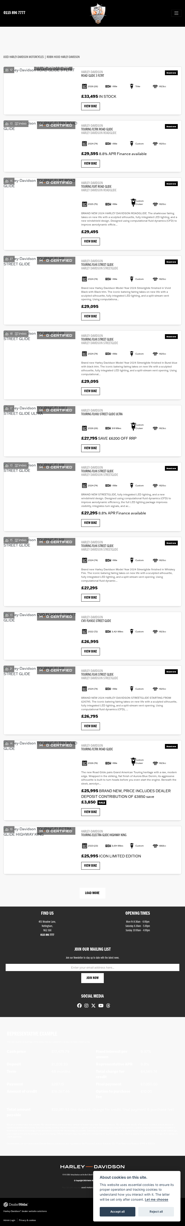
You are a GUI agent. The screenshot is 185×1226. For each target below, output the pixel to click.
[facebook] (78, 1006)
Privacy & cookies (27, 1220)
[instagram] (85, 1006)
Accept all (117, 1211)
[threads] (107, 1006)
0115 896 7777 (14, 13)
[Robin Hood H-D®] (98, 13)
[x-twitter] (92, 1006)
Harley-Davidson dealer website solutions (25, 1211)
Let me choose (156, 1199)
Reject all (156, 1211)
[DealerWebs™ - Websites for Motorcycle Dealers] (92, 1205)
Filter (174, 34)
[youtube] (100, 1006)
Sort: (10, 35)
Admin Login (9, 1220)
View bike (90, 106)
